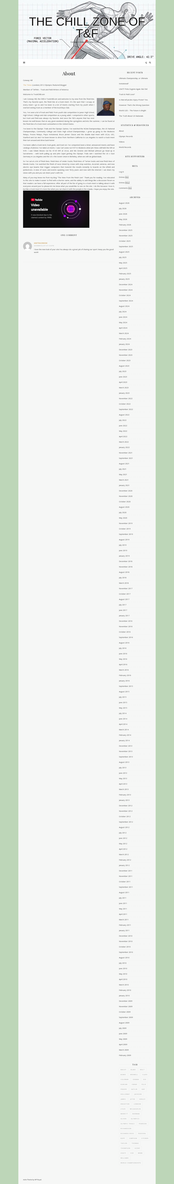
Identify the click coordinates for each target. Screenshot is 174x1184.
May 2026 (123, 219)
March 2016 (124, 670)
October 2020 (125, 501)
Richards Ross (127, 1133)
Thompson (125, 1148)
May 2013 (123, 778)
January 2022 (124, 447)
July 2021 (122, 469)
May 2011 (123, 909)
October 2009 (125, 1012)
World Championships (131, 1163)
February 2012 (125, 860)
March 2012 (124, 854)
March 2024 (124, 333)
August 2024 (124, 306)
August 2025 (124, 252)
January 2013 (124, 800)
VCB (132, 1153)
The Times (27, 85)
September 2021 (126, 458)
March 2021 (124, 480)
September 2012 (126, 822)
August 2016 (124, 643)
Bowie (123, 1074)
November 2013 (125, 751)
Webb (140, 1153)
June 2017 (123, 610)
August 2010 (124, 957)
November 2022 (125, 398)
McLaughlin (135, 1109)
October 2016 (125, 632)
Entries (123, 177)
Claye (144, 1074)
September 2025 (126, 246)
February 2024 (125, 339)
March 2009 (124, 1050)
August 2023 (124, 366)
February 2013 (125, 795)
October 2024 (125, 295)
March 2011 (124, 919)
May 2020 (123, 518)
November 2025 (125, 235)
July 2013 (122, 767)
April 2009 (123, 1044)
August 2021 (124, 463)
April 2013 (123, 784)
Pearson (143, 1124)
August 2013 (124, 762)
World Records (125, 147)
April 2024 (123, 328)
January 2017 (124, 615)
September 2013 (126, 757)
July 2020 (122, 512)
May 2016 (123, 659)
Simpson (133, 1138)
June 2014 (123, 719)
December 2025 (125, 230)
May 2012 (123, 843)
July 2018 (122, 577)
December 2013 (125, 746)
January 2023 (124, 393)
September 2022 (126, 409)
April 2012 (123, 849)
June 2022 (123, 425)
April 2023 (123, 382)
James (123, 1099)
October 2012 (125, 816)
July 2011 (122, 898)
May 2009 (123, 1039)
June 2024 (123, 317)
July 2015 (122, 697)
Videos (122, 142)
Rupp (123, 1138)
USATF (123, 1153)
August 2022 (124, 415)
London (137, 1104)
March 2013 (124, 789)
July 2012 (122, 833)
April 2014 (123, 724)
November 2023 (125, 355)
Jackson (138, 1094)
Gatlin (134, 1089)
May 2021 (123, 474)
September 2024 (126, 301)
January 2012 (124, 865)
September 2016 (126, 637)
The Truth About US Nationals (131, 116)
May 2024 (123, 322)
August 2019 (124, 539)
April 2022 (123, 436)
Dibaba (136, 1079)
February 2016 (125, 675)
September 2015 (126, 686)
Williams (125, 1158)
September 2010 (126, 952)
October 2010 (125, 947)
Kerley (142, 1099)
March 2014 (124, 729)
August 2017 (124, 599)
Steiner (144, 1138)
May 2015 (123, 708)
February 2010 (125, 990)
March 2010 (124, 985)
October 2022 (125, 404)
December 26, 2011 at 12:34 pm (44, 246)
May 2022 (123, 431)
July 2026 (122, 208)
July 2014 (122, 713)
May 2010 (123, 974)
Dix (144, 1079)
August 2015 (124, 691)
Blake (133, 1069)
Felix (144, 1084)
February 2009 (125, 1055)
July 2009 (122, 1028)
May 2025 (123, 263)
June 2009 (123, 1033)
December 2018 (125, 561)
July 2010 (122, 963)
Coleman (125, 1079)
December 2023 (125, 349)
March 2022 (124, 442)
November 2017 (125, 588)
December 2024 (125, 284)
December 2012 (125, 805)
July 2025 (122, 257)
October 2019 (125, 529)
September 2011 (126, 887)
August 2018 (124, 572)
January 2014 (124, 740)
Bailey (123, 1069)
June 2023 (123, 377)
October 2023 (125, 360)
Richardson (126, 1128)
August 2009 (124, 1022)
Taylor (124, 1143)
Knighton (125, 1104)
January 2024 (124, 344)
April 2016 (123, 664)
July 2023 (122, 371)
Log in (121, 172)
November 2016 (125, 626)
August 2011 (124, 892)
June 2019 (123, 550)
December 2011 (125, 871)
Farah (134, 1084)
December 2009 (125, 1001)
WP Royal (38, 1180)
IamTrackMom (40, 243)
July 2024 (122, 311)
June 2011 (123, 903)
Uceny (137, 1148)
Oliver (124, 1119)
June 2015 (123, 702)
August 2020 (124, 507)
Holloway (125, 1094)
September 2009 (126, 1017)
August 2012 (124, 827)
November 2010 (125, 941)
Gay (143, 1089)
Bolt (142, 1069)
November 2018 (125, 567)
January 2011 (124, 930)
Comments (125, 188)
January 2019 (124, 556)
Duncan (124, 1084)
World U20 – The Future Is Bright (132, 110)
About (121, 131)
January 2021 (124, 485)
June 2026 (123, 214)
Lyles (123, 1109)
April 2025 (123, 268)
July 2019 (122, 545)
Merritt (124, 1114)
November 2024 (125, 290)
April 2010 (123, 979)
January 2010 (124, 995)
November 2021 (125, 453)
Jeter (132, 1099)
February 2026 (125, 225)
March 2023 (124, 387)
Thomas (135, 1143)
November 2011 (125, 876)
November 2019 (125, 523)
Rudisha (142, 1133)
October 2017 (125, 594)
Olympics (135, 1119)
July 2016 (122, 648)
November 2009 (125, 1006)
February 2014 (125, 735)
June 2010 (123, 968)
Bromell (134, 1074)
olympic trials (128, 1124)
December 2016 (125, 621)
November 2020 (125, 496)
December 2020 (125, 491)
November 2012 (125, 811)
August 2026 (124, 203)
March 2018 (124, 583)
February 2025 (125, 273)
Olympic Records (126, 136)
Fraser (124, 1089)
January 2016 (124, 681)
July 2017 (122, 605)
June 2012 (123, 838)
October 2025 (125, 241)
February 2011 (125, 925)
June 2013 (123, 773)
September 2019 (126, 534)
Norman (136, 1114)
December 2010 (125, 936)
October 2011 (125, 881)
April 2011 (123, 914)
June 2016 (123, 653)
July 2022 (122, 420)
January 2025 (124, 279)
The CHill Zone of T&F (87, 27)
